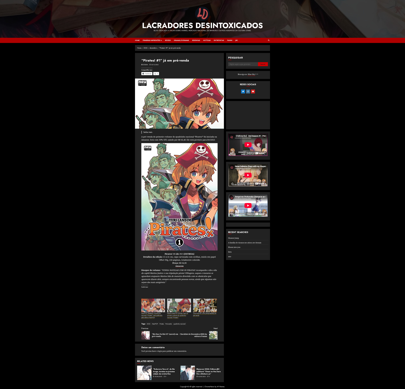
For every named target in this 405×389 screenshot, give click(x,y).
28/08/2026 (158, 376)
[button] (268, 40)
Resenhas (196, 40)
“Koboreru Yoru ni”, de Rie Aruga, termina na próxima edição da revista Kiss (164, 371)
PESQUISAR (235, 57)
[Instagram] (248, 92)
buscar (263, 64)
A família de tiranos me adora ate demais (244, 243)
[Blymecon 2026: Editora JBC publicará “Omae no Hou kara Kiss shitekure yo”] (188, 373)
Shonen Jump (233, 238)
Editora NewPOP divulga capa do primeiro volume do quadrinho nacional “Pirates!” (177, 315)
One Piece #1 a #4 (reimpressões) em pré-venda (204, 314)
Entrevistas (219, 40)
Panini (229, 40)
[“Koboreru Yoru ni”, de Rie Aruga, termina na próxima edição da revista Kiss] (144, 373)
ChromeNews (209, 386)
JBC (236, 40)
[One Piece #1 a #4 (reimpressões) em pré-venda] (205, 305)
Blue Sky (251, 74)
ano (229, 256)
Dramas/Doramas (181, 40)
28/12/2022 (155, 65)
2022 (148, 324)
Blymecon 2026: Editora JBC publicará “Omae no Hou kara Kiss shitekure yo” (208, 371)
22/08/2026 (202, 376)
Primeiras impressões (151, 40)
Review (168, 40)
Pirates (162, 324)
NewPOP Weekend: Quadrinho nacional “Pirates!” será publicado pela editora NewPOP (151, 315)
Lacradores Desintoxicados (202, 25)
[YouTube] (253, 92)
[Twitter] (243, 92)
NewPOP (155, 324)
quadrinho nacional (179, 324)
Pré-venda (168, 324)
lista (230, 252)
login (160, 351)
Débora (145, 65)
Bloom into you (234, 247)
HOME (137, 40)
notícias (207, 40)
